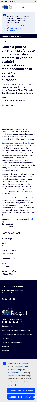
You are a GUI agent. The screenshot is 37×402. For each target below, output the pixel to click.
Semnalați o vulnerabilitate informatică (16, 330)
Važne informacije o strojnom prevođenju (16, 28)
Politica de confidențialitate (12, 342)
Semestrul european (9, 155)
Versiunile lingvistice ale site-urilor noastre (17, 334)
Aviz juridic (6, 346)
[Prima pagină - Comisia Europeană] (7, 6)
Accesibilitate (7, 351)
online (32, 219)
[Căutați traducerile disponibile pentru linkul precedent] (7, 146)
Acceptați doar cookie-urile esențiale (22, 397)
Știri (5, 41)
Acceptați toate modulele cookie (22, 391)
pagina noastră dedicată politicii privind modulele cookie (19, 370)
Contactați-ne (7, 326)
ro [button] (23, 6)
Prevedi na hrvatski (13, 26)
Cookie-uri (5, 338)
